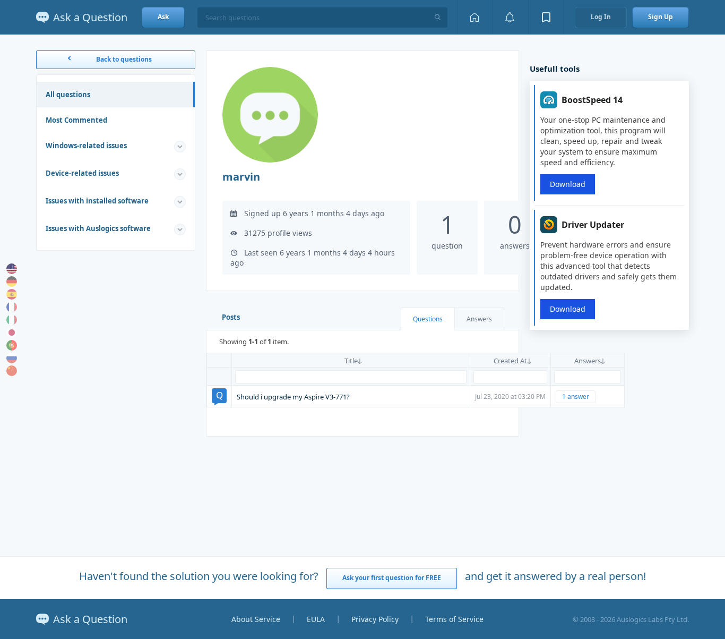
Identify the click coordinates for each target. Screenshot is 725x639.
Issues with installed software (97, 201)
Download (567, 184)
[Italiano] (11, 319)
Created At (510, 360)
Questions (428, 318)
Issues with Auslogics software (98, 228)
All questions (68, 94)
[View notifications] (510, 17)
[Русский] (11, 358)
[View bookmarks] (546, 17)
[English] (11, 268)
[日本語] (11, 332)
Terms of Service (454, 619)
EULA (316, 619)
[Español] (11, 294)
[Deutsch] (11, 281)
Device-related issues (82, 173)
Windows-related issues (86, 145)
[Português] (11, 345)
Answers (479, 318)
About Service (255, 619)
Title (351, 360)
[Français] (11, 307)
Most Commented (76, 120)
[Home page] (474, 17)
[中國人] (11, 370)
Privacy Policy (375, 619)
